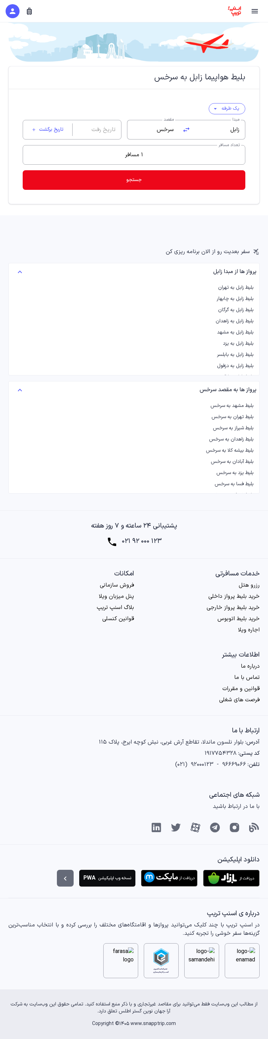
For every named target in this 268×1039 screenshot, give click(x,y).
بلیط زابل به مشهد (235, 332)
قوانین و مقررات (241, 689)
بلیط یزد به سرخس (235, 473)
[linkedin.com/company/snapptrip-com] (156, 827)
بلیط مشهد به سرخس (232, 405)
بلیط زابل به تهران (236, 287)
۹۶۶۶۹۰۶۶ (234, 764)
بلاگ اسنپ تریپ (115, 607)
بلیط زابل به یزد (238, 343)
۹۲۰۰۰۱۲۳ (202, 764)
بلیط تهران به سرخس (232, 417)
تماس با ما (247, 677)
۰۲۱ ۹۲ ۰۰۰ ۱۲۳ (142, 541)
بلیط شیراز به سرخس (233, 428)
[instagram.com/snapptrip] (234, 827)
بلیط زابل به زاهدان (235, 321)
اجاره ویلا (249, 630)
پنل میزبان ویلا (116, 596)
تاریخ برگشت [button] (47, 129)
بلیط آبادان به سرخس (232, 461)
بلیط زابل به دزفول (235, 366)
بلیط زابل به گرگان (236, 310)
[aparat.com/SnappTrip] (195, 827)
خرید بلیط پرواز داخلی (234, 596)
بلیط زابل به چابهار (235, 298)
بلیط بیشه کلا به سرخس (230, 450)
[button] (254, 11)
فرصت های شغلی (239, 700)
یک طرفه (225, 108)
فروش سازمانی (117, 585)
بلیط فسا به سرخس (234, 484)
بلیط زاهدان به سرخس (231, 439)
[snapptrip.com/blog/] (254, 827)
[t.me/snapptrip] (215, 827)
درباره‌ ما (250, 666)
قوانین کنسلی (118, 619)
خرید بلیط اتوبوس (238, 619)
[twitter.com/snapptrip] (175, 827)
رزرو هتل (249, 585)
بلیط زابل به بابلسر (235, 354)
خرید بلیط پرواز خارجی (233, 607)
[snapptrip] (234, 11)
